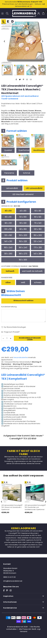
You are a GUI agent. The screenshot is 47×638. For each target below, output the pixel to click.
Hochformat (39, 150)
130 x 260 (8, 253)
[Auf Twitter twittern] (20, 79)
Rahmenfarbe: (7, 278)
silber (8, 282)
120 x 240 (38, 241)
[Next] (42, 41)
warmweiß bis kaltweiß (32, 271)
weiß (23, 282)
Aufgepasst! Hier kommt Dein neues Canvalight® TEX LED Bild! (22, 437)
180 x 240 (23, 247)
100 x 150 (8, 229)
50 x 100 (23, 217)
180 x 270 (23, 253)
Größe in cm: (10, 206)
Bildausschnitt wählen (23, 300)
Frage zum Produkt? (12, 332)
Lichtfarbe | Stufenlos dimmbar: (19, 266)
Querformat (24, 150)
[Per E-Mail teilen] (31, 79)
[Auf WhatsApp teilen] (27, 79)
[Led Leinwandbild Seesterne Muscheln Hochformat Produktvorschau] (7, 70)
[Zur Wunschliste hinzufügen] (5, 498)
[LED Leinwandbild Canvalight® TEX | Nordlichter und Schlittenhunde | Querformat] (35, 491)
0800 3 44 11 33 (9, 577)
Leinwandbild (12, 188)
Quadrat (8, 150)
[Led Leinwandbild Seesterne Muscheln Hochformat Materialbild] (31, 70)
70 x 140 (37, 223)
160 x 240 (8, 247)
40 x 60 (8, 210)
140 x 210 (8, 241)
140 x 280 (38, 253)
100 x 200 (23, 235)
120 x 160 (38, 229)
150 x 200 (38, 235)
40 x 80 (23, 210)
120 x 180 (8, 235)
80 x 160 (23, 229)
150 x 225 (23, 241)
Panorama (9, 173)
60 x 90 (8, 217)
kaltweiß (10, 271)
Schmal (26, 173)
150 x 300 (23, 259)
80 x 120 (8, 223)
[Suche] (7, 13)
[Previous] (5, 41)
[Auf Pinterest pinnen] (24, 79)
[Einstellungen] (38, 13)
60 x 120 (37, 217)
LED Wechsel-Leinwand (23, 194)
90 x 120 (23, 223)
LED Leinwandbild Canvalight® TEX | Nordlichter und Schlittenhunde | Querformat (35, 507)
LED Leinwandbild (34, 188)
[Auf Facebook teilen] (16, 79)
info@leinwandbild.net (12, 581)
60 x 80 (37, 210)
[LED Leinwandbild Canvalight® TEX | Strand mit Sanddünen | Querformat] (11, 491)
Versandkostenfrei (20, 357)
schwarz (38, 282)
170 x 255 (38, 247)
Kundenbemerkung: (9, 307)
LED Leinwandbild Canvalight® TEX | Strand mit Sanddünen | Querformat (11, 507)
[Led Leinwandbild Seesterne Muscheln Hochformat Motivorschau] (19, 70)
